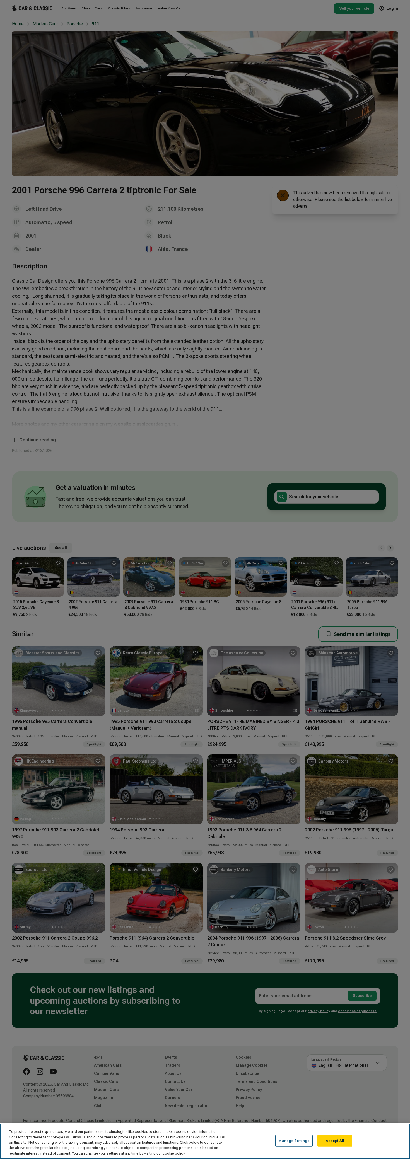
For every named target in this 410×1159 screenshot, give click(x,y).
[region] (205, 1141)
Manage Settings (294, 1141)
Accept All (335, 1141)
